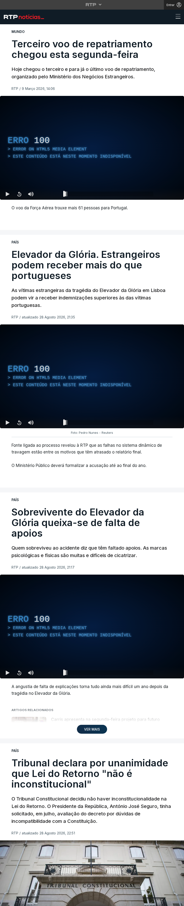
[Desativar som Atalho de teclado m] (30, 900)
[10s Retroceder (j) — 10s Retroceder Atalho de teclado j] (19, 900)
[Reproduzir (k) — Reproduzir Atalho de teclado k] (7, 900)
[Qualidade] (165, 900)
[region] (92, 453)
